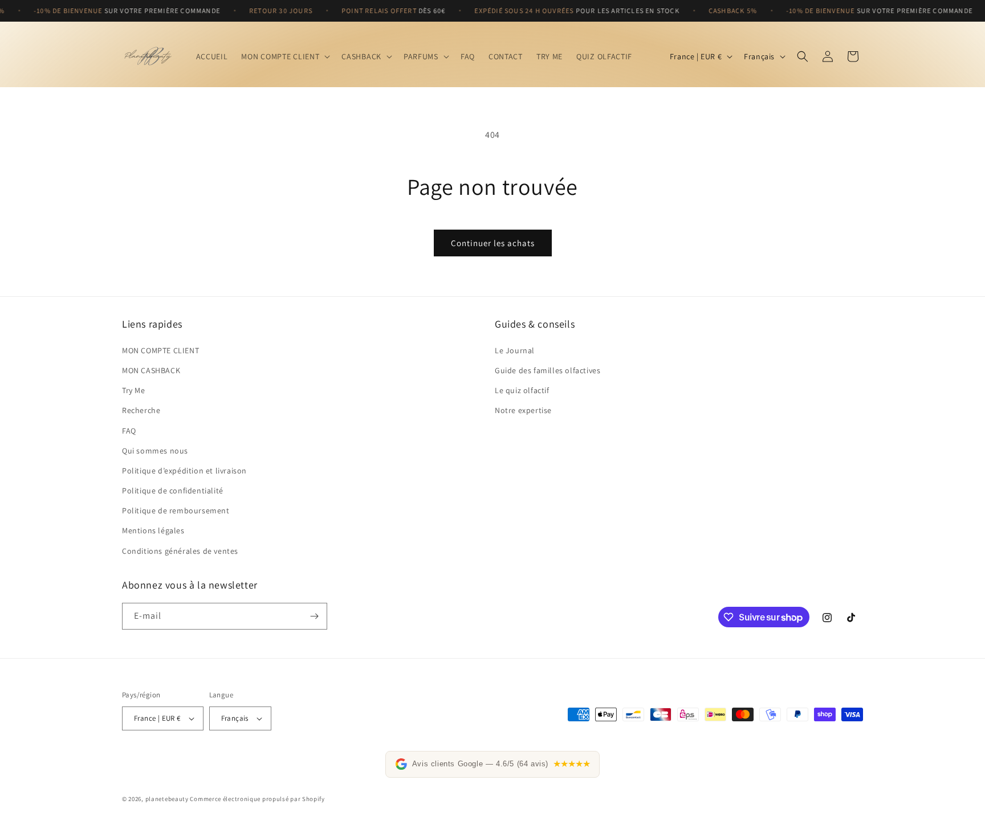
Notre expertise (523, 410)
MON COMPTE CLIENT (160, 350)
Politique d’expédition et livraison (184, 470)
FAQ (129, 431)
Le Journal (515, 350)
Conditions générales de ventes (180, 551)
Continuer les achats (493, 243)
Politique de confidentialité (172, 490)
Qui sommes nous (155, 451)
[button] (284, 56)
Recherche (141, 410)
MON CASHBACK (151, 370)
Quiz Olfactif (604, 56)
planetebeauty (167, 799)
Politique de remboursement (176, 510)
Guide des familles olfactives (547, 370)
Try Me (133, 390)
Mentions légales (153, 531)
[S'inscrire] (314, 616)
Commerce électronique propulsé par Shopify (257, 799)
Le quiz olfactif (522, 390)
